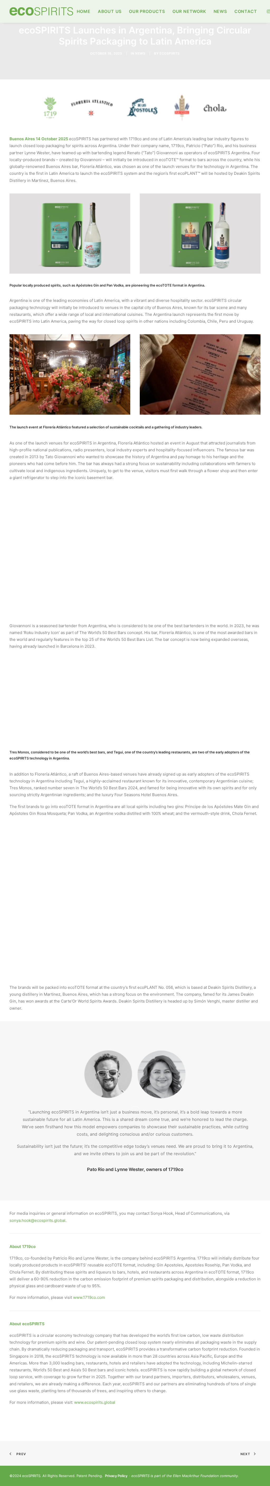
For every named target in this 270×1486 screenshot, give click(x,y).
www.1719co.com (89, 1297)
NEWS (220, 11)
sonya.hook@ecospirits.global (37, 1220)
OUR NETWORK (189, 11)
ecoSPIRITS (170, 53)
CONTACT (245, 11)
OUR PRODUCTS (147, 11)
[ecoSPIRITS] (41, 11)
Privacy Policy (116, 1476)
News (140, 53)
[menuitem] (83, 11)
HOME (83, 11)
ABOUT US (110, 11)
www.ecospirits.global (94, 1402)
